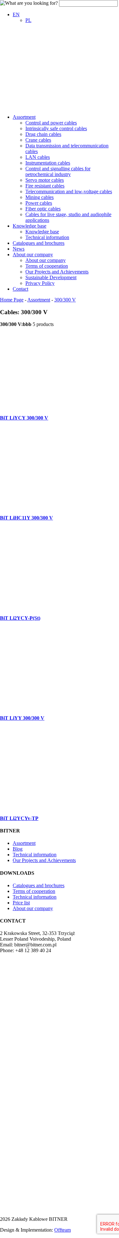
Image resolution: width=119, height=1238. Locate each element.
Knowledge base (29, 226)
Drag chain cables (43, 134)
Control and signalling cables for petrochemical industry (57, 171)
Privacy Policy (40, 283)
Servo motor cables (44, 180)
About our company (33, 254)
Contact (20, 289)
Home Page (11, 299)
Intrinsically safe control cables (56, 128)
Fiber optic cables (43, 208)
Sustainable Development (50, 277)
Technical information (47, 237)
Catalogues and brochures (38, 243)
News (18, 248)
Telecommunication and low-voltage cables (68, 191)
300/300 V (65, 299)
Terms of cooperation (46, 266)
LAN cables (37, 157)
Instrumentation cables (47, 163)
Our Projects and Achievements (57, 271)
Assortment (24, 117)
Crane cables (38, 140)
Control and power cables (51, 122)
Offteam (62, 1230)
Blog (18, 849)
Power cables (38, 203)
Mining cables (39, 197)
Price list (21, 902)
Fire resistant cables (44, 185)
